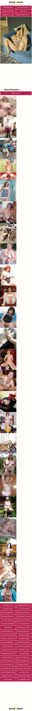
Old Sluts (24, 11)
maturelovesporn (8, 624)
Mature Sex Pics (8, 657)
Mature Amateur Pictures (8, 631)
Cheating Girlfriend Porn (24, 642)
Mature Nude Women (24, 612)
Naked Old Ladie (8, 15)
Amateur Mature (8, 11)
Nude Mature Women (24, 631)
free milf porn (24, 635)
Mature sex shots (24, 646)
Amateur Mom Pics (24, 605)
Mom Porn (8, 627)
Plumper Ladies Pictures (24, 665)
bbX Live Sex (16, 93)
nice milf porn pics (8, 661)
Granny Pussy (8, 609)
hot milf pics (24, 672)
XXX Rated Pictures (8, 635)
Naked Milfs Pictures (24, 15)
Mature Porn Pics (8, 620)
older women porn (8, 672)
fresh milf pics (8, 646)
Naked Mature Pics (8, 653)
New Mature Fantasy (8, 616)
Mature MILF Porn (24, 676)
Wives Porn (8, 680)
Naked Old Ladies (24, 627)
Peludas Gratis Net (24, 668)
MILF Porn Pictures (8, 668)
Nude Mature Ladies (8, 665)
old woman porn (24, 680)
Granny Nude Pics (8, 676)
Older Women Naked (24, 661)
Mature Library (24, 638)
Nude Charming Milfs (8, 612)
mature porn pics (23, 7)
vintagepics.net (8, 605)
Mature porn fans (8, 638)
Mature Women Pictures (8, 642)
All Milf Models (24, 609)
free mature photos (24, 657)
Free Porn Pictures (24, 616)
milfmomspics (8, 7)
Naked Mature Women (24, 620)
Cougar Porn (24, 653)
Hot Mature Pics (24, 624)
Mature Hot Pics (8, 650)
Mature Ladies (24, 650)
